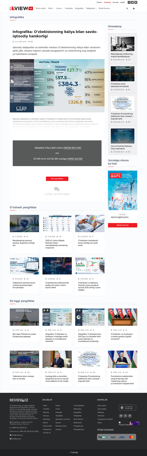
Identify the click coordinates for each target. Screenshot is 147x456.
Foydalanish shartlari (105, 419)
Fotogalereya (78, 426)
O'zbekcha (107, 2)
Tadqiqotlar (90, 8)
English (122, 2)
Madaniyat (77, 409)
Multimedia (78, 422)
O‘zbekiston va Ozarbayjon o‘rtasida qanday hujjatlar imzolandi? (122, 336)
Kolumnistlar (47, 426)
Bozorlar (46, 412)
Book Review (104, 8)
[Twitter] (135, 2)
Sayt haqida (102, 409)
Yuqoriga (74, 452)
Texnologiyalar (79, 405)
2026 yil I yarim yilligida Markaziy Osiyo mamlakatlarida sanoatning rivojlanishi (56, 244)
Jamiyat (58, 429)
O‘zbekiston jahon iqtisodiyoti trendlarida (120, 85)
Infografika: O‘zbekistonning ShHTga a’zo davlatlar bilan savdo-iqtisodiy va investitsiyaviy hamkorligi (89, 337)
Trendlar (46, 409)
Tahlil (50, 8)
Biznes (45, 422)
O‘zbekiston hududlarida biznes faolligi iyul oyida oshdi (88, 243)
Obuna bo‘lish (123, 225)
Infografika (79, 8)
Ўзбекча (99, 2)
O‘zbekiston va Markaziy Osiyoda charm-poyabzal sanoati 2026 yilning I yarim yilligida (89, 286)
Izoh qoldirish (57, 179)
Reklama (101, 412)
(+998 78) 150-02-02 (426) (28, 431)
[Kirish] (134, 8)
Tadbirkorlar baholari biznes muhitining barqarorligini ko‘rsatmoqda (24, 285)
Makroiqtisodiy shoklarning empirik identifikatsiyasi (122, 55)
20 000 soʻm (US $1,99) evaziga (58, 158)
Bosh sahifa (41, 8)
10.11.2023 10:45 (20, 42)
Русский (115, 2)
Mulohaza (46, 419)
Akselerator (47, 429)
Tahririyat (101, 416)
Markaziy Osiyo (61, 426)
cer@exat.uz (16, 439)
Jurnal (59, 8)
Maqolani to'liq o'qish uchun (58, 148)
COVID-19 (47, 433)
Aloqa (100, 422)
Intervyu (46, 416)
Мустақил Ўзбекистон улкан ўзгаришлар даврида (24, 335)
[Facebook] (129, 2)
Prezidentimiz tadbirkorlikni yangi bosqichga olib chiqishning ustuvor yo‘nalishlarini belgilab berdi (122, 379)
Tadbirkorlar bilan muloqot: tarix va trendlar (23, 377)
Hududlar (69, 8)
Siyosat (58, 422)
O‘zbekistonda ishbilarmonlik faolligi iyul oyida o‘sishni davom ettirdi (57, 285)
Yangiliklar (59, 416)
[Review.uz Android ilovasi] (127, 408)
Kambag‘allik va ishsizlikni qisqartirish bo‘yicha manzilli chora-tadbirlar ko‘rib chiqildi (56, 378)
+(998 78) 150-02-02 (19, 428)
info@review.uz (17, 435)
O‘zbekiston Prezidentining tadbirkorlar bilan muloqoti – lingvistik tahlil (122, 116)
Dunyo (57, 405)
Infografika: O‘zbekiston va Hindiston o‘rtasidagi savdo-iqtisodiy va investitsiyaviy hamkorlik (56, 337)
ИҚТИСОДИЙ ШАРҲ (120, 217)
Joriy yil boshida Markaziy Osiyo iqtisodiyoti (121, 147)
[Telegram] (132, 2)
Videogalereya (79, 429)
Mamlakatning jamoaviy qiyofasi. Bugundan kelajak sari (24, 243)
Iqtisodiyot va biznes (62, 419)
